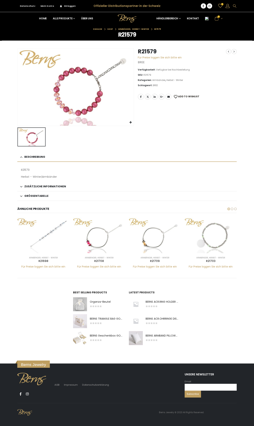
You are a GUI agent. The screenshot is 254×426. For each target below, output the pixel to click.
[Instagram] (209, 6)
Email (188, 381)
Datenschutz (27, 5)
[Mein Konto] (227, 6)
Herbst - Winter (174, 80)
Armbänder (158, 80)
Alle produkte (62, 18)
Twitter (148, 97)
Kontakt (193, 18)
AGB (57, 385)
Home (43, 18)
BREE (155, 85)
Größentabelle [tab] (36, 196)
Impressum (71, 385)
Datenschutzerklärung (95, 385)
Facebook (141, 97)
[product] (43, 235)
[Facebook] (203, 6)
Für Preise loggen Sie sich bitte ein (160, 57)
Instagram (27, 394)
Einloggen (70, 5)
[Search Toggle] (235, 6)
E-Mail (168, 97)
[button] (228, 209)
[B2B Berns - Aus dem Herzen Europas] (127, 18)
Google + (162, 97)
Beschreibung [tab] (34, 157)
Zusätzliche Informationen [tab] (45, 186)
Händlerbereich (167, 18)
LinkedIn (155, 97)
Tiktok (34, 394)
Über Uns (87, 18)
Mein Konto (47, 5)
